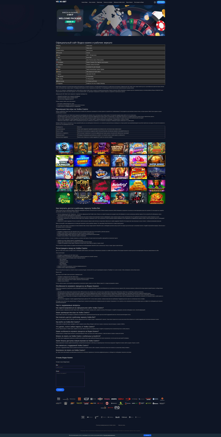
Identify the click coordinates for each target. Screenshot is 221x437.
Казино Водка (84, 2)
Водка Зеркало (129, 2)
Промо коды (99, 2)
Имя (57, 365)
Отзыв (57, 371)
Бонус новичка (92, 2)
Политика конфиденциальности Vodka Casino (106, 425)
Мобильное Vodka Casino (119, 2)
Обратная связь (121, 425)
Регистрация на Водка (139, 2)
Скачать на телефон (108, 2)
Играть (70, 28)
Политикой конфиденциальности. (109, 435)
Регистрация (161, 2)
